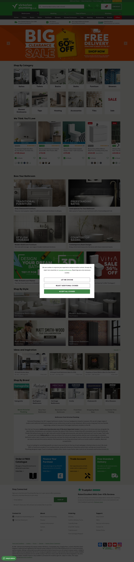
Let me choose (67, 280)
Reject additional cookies (67, 286)
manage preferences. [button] (65, 270)
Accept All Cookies (67, 291)
